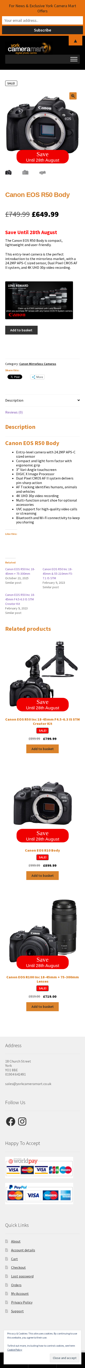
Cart (14, 1259)
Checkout (18, 1267)
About (16, 1241)
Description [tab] (14, 400)
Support (17, 1311)
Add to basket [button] (43, 748)
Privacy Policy (21, 1302)
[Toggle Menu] (74, 59)
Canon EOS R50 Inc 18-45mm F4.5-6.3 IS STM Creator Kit (20, 599)
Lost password (22, 1276)
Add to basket (21, 330)
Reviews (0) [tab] (14, 412)
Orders (16, 1285)
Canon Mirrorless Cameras (37, 364)
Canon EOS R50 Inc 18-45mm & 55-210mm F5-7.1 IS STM (58, 573)
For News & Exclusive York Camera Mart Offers (42, 8)
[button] (73, 95)
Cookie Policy (14, 1349)
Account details (23, 1250)
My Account (20, 1293)
